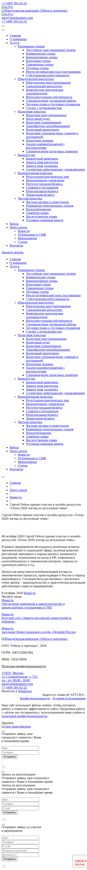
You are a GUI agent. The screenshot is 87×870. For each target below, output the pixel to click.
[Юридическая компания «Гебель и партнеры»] (35, 10)
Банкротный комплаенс (42, 158)
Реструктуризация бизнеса (44, 184)
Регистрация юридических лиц (47, 176)
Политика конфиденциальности (24, 666)
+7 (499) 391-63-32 (14, 3)
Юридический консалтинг (36, 79)
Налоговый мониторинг (42, 129)
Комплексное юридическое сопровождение (44, 91)
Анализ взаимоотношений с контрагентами (45, 145)
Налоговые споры (38, 61)
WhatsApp (25, 691)
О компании (18, 39)
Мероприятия (27, 238)
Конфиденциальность (35, 698)
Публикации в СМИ (32, 234)
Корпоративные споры (41, 57)
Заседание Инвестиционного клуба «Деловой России (39, 632)
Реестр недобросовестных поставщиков (53, 71)
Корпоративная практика (35, 173)
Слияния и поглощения (42, 187)
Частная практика (30, 198)
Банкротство (26, 155)
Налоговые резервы (39, 140)
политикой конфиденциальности (24, 716)
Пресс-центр (18, 227)
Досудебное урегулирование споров (51, 50)
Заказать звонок (12, 252)
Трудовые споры (37, 68)
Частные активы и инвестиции (47, 202)
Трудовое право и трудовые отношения (53, 104)
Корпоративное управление (45, 180)
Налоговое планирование (43, 122)
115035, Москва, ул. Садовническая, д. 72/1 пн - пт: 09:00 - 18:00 (20, 676)
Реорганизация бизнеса (42, 191)
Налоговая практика (32, 111)
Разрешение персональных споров (49, 205)
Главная (15, 35)
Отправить (9, 756)
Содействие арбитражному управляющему (55, 169)
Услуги (14, 42)
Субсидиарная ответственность (47, 75)
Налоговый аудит (38, 118)
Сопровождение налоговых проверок (52, 151)
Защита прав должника (42, 166)
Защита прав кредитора (42, 162)
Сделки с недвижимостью (44, 108)
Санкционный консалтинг (44, 86)
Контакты (16, 245)
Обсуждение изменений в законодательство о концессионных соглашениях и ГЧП (33, 605)
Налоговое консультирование (46, 115)
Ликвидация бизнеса (40, 194)
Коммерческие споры (40, 53)
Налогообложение (38, 209)
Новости (24, 231)
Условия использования (69, 698)
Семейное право (37, 213)
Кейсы (14, 223)
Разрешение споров (31, 46)
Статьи (23, 242)
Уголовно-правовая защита (44, 220)
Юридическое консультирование (48, 82)
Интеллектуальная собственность (49, 97)
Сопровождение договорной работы (51, 100)
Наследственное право (41, 216)
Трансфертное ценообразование (48, 126)
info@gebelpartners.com (17, 18)
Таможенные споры (39, 64)
